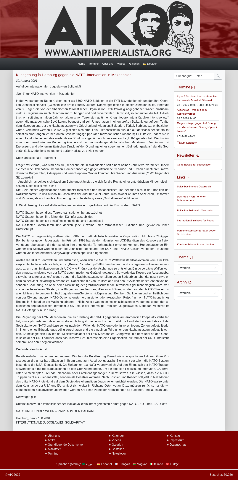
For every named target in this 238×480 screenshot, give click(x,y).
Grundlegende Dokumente (65, 444)
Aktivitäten (55, 449)
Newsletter (119, 453)
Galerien (134, 63)
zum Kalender (188, 142)
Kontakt (175, 435)
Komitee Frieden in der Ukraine (195, 244)
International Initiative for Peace (195, 220)
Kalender (118, 435)
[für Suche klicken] (218, 76)
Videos (121, 63)
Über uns (107, 63)
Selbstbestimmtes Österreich (194, 186)
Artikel (52, 440)
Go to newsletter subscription (194, 164)
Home (81, 63)
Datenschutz (178, 444)
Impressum (177, 440)
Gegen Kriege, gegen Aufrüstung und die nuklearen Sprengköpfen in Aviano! (197, 127)
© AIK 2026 (12, 474)
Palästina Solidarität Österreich (195, 210)
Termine (94, 63)
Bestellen (118, 449)
